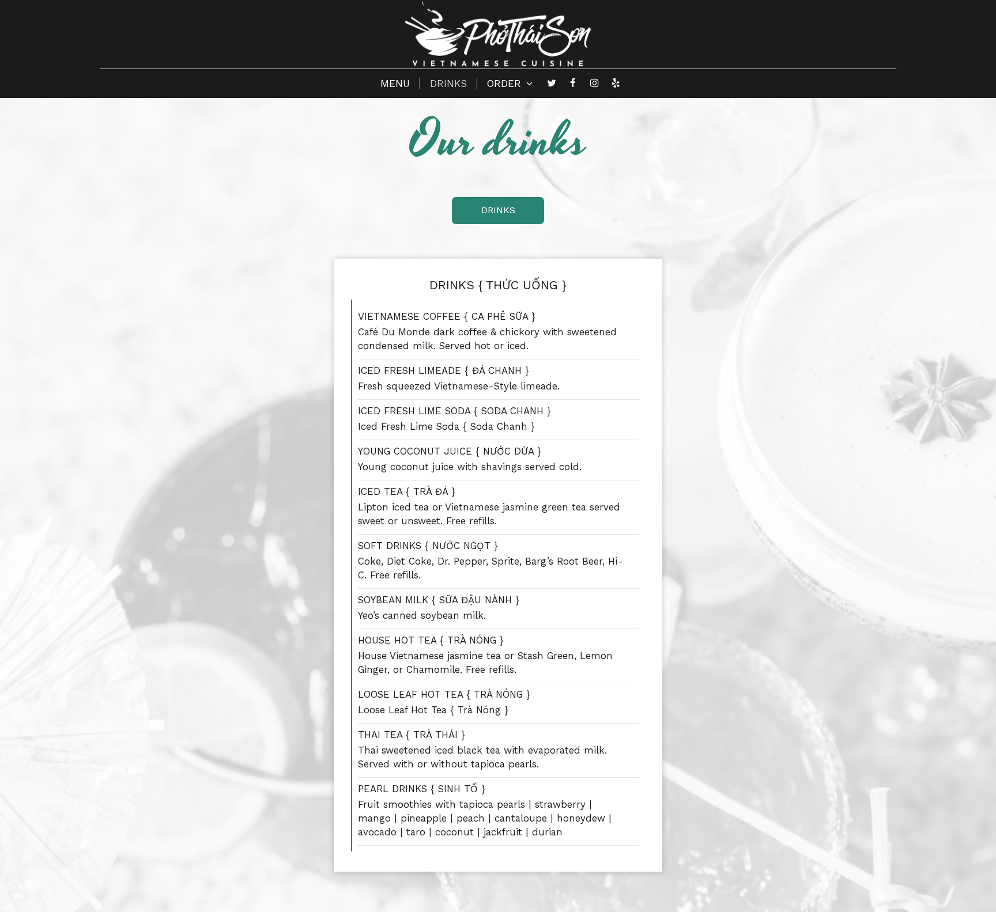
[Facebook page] (573, 83)
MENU (395, 83)
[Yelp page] (615, 83)
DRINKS (448, 83)
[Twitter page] (551, 83)
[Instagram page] (594, 83)
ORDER (506, 83)
